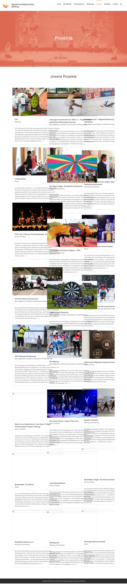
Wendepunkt (54, 543)
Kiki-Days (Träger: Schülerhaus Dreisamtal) (66, 186)
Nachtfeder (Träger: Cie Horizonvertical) (99, 480)
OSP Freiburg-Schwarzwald (25, 356)
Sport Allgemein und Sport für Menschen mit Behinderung (68, 125)
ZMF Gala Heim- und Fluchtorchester (98, 246)
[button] (121, 4)
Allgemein (18, 122)
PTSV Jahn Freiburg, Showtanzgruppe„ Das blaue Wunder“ (37, 234)
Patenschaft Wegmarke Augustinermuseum (100, 362)
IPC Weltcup (54, 362)
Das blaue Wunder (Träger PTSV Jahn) (64, 421)
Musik (17, 181)
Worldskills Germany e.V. (24, 542)
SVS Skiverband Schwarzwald (26, 299)
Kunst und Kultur (20, 237)
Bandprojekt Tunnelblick (24, 484)
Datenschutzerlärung (79, 581)
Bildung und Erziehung (56, 189)
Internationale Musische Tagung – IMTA (64, 250)
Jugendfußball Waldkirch (59, 312)
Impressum (70, 581)
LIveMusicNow (20, 179)
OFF (16, 119)
